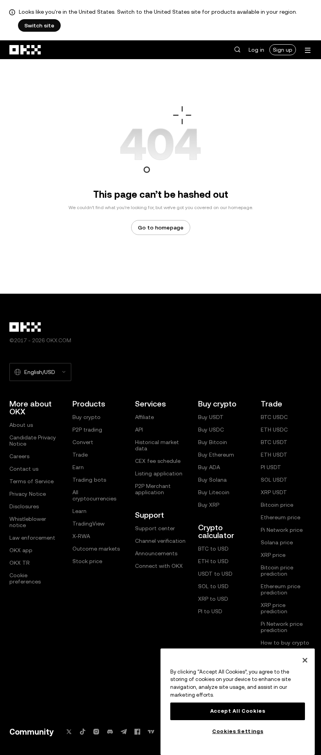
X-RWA (81, 536)
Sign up (282, 50)
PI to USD (210, 611)
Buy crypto (86, 417)
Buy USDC (211, 429)
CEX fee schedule (157, 461)
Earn (78, 467)
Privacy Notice (27, 494)
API (139, 429)
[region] (237, 701)
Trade (80, 455)
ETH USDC (274, 429)
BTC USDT (274, 442)
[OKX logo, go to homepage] (25, 50)
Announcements (156, 553)
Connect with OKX (159, 566)
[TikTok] (82, 731)
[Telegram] (123, 731)
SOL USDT (274, 480)
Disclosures (24, 506)
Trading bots (89, 480)
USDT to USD (215, 574)
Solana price (277, 542)
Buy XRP (208, 505)
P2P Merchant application (153, 489)
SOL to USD (213, 586)
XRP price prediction (274, 608)
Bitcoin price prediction (277, 570)
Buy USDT (211, 417)
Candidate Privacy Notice (32, 440)
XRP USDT (274, 492)
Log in (256, 50)
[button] (237, 49)
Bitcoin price (277, 505)
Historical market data (157, 445)
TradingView (88, 523)
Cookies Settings (237, 731)
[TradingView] (151, 731)
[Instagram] (96, 731)
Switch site (39, 25)
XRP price (273, 555)
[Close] (305, 660)
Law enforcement (32, 538)
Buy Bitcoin (212, 442)
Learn (79, 511)
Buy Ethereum (216, 455)
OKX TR (19, 563)
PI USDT (271, 467)
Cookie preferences (25, 578)
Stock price (87, 561)
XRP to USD (213, 599)
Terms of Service (31, 481)
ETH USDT (274, 455)
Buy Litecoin (213, 492)
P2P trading (87, 429)
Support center (155, 528)
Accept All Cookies (237, 711)
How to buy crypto (285, 642)
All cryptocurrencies (94, 495)
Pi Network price (282, 530)
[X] (68, 731)
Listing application (158, 473)
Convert (82, 442)
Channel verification (160, 541)
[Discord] (110, 731)
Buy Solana (212, 480)
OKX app (20, 550)
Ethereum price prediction (280, 589)
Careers (19, 456)
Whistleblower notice (27, 522)
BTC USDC (274, 417)
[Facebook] (137, 731)
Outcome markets (96, 548)
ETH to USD (213, 561)
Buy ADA (209, 467)
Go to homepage (161, 227)
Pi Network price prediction (282, 627)
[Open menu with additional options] (308, 50)
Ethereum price (280, 517)
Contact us (23, 469)
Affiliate (144, 417)
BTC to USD (213, 548)
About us (21, 425)
